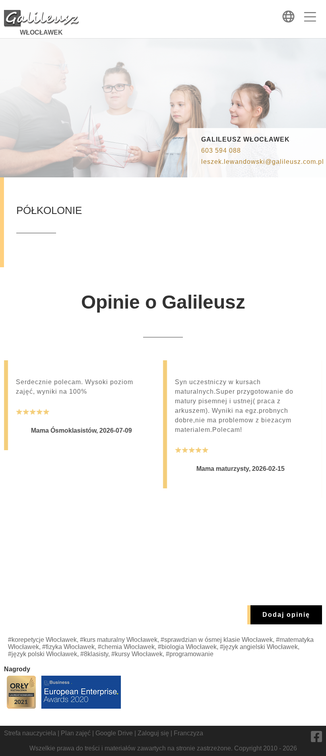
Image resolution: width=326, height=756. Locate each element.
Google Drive (114, 733)
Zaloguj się (153, 733)
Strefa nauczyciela (30, 733)
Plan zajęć (76, 733)
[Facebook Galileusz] (316, 739)
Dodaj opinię (286, 614)
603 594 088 (221, 150)
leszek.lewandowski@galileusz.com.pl (262, 161)
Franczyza (188, 733)
